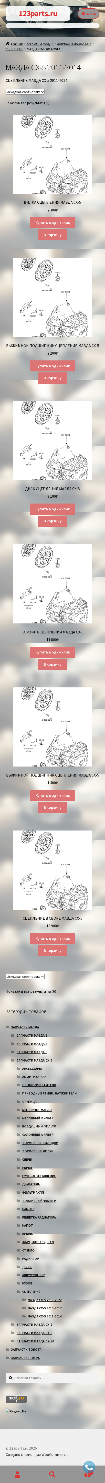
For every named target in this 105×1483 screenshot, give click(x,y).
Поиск (52, 1474)
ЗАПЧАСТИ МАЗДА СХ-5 (74, 44)
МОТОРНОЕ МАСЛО (37, 1110)
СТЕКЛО (28, 1250)
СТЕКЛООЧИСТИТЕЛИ (39, 1085)
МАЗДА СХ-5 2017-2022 (45, 1300)
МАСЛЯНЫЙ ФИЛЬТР (37, 1118)
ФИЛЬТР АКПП (33, 1192)
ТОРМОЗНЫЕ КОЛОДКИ (40, 1143)
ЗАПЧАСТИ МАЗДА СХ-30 (35, 1341)
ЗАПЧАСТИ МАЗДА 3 (32, 1043)
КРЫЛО (27, 1233)
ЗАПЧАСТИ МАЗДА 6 (32, 1052)
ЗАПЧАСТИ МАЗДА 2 (32, 1035)
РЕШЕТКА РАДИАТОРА (39, 1217)
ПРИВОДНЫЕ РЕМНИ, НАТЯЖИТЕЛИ (49, 1093)
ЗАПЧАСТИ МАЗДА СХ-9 (34, 1333)
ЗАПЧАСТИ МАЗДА (39, 44)
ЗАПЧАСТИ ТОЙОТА (26, 1349)
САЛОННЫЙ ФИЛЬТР (37, 1134)
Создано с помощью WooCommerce (36, 1454)
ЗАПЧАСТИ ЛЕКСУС (25, 1358)
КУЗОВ (27, 1283)
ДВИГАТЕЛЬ (31, 1184)
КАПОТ (27, 1225)
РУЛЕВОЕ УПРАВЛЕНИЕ (39, 1176)
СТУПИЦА (29, 1101)
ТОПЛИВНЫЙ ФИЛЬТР (39, 1201)
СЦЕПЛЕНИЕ (14, 49)
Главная (17, 44)
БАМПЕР (28, 1209)
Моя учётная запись (17, 1474)
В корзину (53, 234)
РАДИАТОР (30, 1258)
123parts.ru (38, 13)
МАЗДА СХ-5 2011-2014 (45, 1316)
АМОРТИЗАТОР (34, 1076)
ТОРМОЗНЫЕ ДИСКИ (37, 1151)
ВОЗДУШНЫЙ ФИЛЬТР (39, 1126)
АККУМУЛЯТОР (33, 1275)
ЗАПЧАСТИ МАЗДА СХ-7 (34, 1324)
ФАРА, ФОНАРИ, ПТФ (38, 1242)
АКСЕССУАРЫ (32, 1068)
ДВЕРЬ (27, 1267)
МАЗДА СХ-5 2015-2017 (45, 1308)
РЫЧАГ (27, 1168)
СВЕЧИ (27, 1159)
